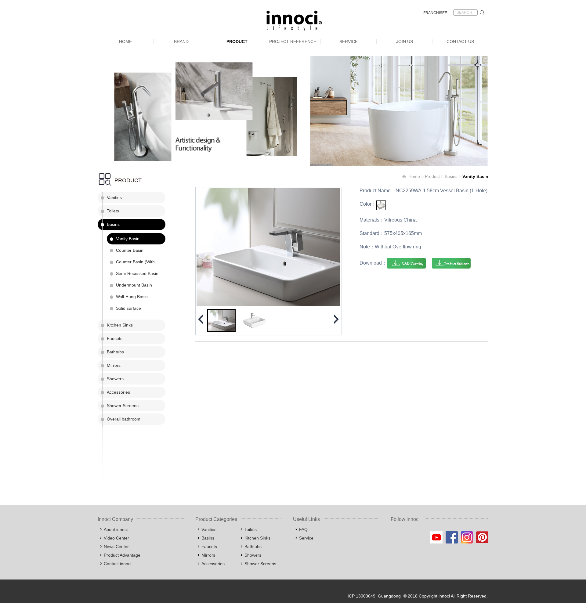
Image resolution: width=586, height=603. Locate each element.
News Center (116, 546)
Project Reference (292, 41)
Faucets (114, 338)
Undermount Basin (134, 285)
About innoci (116, 529)
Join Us (404, 41)
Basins (113, 224)
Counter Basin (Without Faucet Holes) (140, 261)
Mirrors (114, 365)
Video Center (116, 538)
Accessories (118, 392)
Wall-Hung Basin (132, 296)
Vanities (114, 197)
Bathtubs (115, 351)
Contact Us (460, 41)
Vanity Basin (127, 238)
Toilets (113, 210)
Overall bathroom (123, 419)
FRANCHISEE (435, 13)
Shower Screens (123, 405)
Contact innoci (117, 563)
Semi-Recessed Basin (137, 273)
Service (348, 41)
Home (125, 41)
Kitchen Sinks (120, 325)
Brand (181, 41)
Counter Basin (129, 250)
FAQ (303, 529)
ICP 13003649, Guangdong (374, 596)
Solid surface (128, 308)
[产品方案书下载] (451, 263)
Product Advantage (122, 555)
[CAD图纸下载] (406, 263)
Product (237, 41)
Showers (115, 378)
